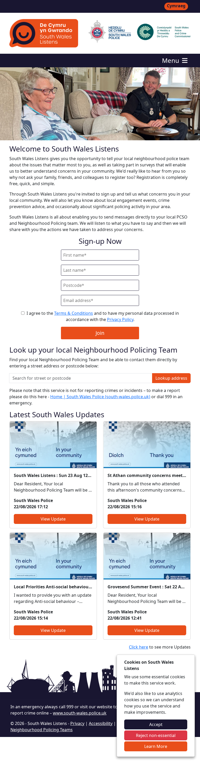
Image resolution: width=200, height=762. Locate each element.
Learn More (155, 746)
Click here (138, 647)
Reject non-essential (156, 735)
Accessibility (101, 723)
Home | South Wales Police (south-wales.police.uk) (100, 397)
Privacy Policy (120, 319)
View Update (53, 519)
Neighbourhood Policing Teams (41, 730)
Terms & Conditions (73, 313)
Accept (155, 724)
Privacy (77, 723)
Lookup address (171, 378)
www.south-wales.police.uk (80, 713)
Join (100, 332)
